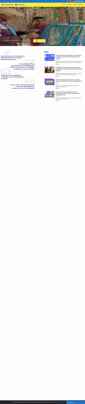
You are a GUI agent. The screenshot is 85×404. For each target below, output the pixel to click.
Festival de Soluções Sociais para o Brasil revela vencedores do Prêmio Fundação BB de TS (69, 81)
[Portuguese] (68, 1)
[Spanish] (72, 1)
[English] (75, 1)
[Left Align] (35, 40)
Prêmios (64, 4)
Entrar (81, 4)
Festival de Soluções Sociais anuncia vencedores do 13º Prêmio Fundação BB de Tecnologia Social (68, 93)
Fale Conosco (71, 402)
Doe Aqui (69, 4)
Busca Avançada (41, 40)
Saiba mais (75, 4)
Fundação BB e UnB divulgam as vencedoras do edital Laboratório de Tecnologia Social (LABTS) (68, 57)
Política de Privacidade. (62, 402)
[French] (70, 1)
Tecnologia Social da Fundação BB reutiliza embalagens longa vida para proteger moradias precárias (69, 69)
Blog (46, 52)
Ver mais (57, 64)
